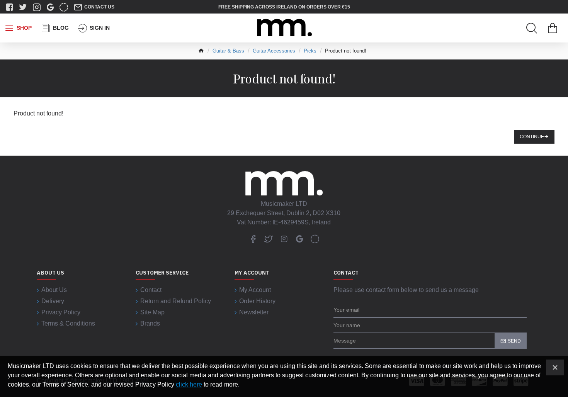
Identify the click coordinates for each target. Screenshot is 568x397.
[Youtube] (299, 238)
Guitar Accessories (274, 51)
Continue (532, 136)
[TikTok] (315, 238)
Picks (310, 51)
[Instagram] (284, 238)
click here (189, 384)
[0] (552, 28)
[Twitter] (268, 238)
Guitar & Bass (228, 51)
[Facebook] (253, 238)
